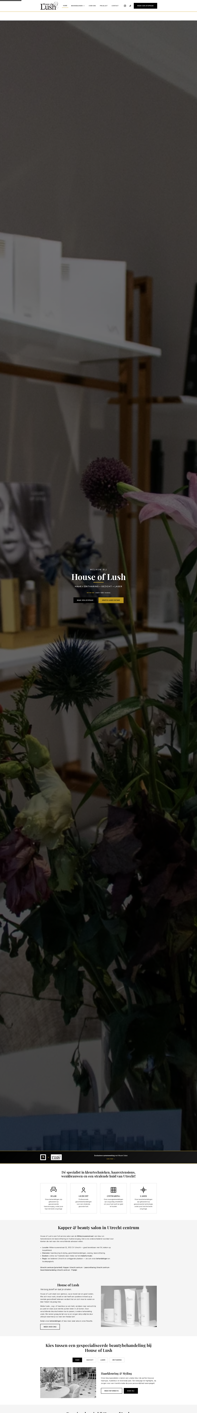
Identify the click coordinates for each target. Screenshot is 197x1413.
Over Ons (92, 5)
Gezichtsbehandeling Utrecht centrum (55, 1270)
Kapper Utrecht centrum (72, 1267)
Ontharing (117, 1360)
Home (65, 5)
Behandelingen (78, 5)
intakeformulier (86, 1256)
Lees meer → (111, 1159)
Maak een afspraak (145, 6)
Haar (77, 1360)
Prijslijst (104, 5)
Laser (102, 1360)
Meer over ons (50, 1327)
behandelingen (102, 1259)
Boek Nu (130, 1391)
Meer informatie (111, 1391)
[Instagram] (125, 6)
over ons (75, 1321)
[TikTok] (130, 6)
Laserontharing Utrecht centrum (96, 1267)
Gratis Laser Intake (111, 600)
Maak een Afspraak (85, 600)
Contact (115, 5)
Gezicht (89, 1360)
